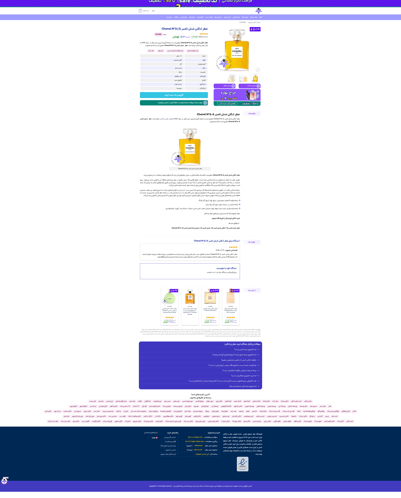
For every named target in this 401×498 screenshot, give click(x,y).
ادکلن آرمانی (159, 421)
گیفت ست (209, 17)
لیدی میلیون (216, 416)
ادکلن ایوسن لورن (213, 421)
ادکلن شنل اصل (199, 330)
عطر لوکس (236, 17)
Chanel (242, 22)
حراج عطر (192, 17)
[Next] (216, 49)
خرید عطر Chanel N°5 (211, 332)
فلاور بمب (122, 416)
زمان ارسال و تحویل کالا (168, 446)
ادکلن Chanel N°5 (228, 330)
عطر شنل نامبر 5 (233, 228)
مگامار (140, 401)
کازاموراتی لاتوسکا (166, 411)
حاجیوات (293, 416)
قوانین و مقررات (170, 441)
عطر (203, 45)
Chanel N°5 (176, 228)
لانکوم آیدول (83, 406)
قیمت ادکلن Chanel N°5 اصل (202, 334)
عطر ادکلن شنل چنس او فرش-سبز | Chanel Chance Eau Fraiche (169, 310)
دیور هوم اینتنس (187, 401)
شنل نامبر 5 (205, 228)
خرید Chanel (178, 330)
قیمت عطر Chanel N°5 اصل (244, 336)
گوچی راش (188, 416)
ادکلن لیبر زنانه (188, 421)
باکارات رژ (158, 416)
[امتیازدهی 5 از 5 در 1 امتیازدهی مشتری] (189, 34)
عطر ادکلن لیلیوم (254, 22)
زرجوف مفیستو (198, 411)
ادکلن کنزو (76, 421)
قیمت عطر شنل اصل (229, 336)
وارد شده (215, 272)
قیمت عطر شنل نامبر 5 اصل (213, 336)
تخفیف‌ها (200, 17)
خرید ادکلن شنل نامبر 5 (237, 332)
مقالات (176, 17)
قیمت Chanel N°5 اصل (218, 334)
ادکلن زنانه (340, 421)
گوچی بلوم (179, 416)
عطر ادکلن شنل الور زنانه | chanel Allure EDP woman (230, 310)
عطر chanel (165, 332)
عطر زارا (126, 411)
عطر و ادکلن (164, 119)
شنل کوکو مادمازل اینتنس (175, 51)
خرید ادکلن (236, 218)
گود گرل (144, 406)
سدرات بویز (57, 411)
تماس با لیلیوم (171, 450)
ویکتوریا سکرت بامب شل (138, 411)
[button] (144, 11)
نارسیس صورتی (272, 416)
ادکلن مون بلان (101, 416)
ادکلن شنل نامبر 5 (219, 228)
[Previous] (257, 49)
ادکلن (198, 45)
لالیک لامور (247, 401)
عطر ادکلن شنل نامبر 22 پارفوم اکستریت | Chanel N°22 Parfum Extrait (190, 311)
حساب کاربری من (170, 437)
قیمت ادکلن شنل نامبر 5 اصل (159, 334)
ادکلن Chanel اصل (217, 330)
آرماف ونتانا (263, 411)
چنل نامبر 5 (186, 228)
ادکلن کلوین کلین (329, 421)
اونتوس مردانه (177, 406)
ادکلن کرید (188, 406)
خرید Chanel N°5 (168, 330)
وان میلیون (225, 416)
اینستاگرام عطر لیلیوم (168, 454)
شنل (182, 45)
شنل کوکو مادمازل (192, 51)
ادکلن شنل (207, 330)
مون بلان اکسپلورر (77, 416)
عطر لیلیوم (236, 213)
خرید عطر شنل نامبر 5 (184, 332)
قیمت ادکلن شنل (187, 334)
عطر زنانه (245, 17)
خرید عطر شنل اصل (198, 332)
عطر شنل (258, 334)
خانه (260, 17)
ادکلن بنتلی (267, 421)
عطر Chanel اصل (145, 332)
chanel (245, 330)
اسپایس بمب (112, 416)
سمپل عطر (218, 17)
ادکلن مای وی (137, 421)
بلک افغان (148, 401)
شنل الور (160, 51)
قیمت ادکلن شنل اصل (175, 334)
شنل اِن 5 (195, 228)
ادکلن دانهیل (118, 421)
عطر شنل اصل (250, 334)
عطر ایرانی (183, 17)
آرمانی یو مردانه (148, 421)
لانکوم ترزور (73, 406)
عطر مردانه (253, 17)
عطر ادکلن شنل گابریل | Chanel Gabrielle (210, 309)
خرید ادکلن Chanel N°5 (156, 330)
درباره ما (169, 17)
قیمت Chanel (230, 334)
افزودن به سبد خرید (174, 95)
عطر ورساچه (303, 406)
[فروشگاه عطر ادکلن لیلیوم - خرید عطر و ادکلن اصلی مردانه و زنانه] (253, 10)
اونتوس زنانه (167, 406)
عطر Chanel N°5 (156, 332)
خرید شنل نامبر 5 (223, 332)
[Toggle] (258, 350)
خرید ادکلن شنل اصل (251, 332)
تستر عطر (227, 17)
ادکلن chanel (239, 330)
